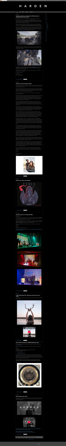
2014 (46, 38)
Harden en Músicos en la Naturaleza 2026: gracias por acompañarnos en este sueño (27, 17)
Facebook (46, 14)
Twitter (46, 15)
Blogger (39, 444)
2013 (46, 39)
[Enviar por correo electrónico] (23, 79)
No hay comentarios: (19, 79)
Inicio (26, 437)
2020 (46, 33)
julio (46, 23)
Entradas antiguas (39, 437)
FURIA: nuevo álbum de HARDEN (23, 180)
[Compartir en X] (25, 79)
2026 (46, 22)
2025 (46, 31)
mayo (47, 29)
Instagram (46, 16)
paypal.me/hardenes (22, 353)
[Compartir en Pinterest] (26, 79)
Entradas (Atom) (31, 439)
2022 (46, 32)
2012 (46, 40)
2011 (46, 41)
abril (46, 30)
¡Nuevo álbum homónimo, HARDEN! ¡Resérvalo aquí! (27, 342)
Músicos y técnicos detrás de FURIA (23, 83)
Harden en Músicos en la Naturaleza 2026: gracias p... (47, 26)
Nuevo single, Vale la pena (21, 396)
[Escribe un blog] (24, 79)
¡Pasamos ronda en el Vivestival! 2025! (24, 214)
